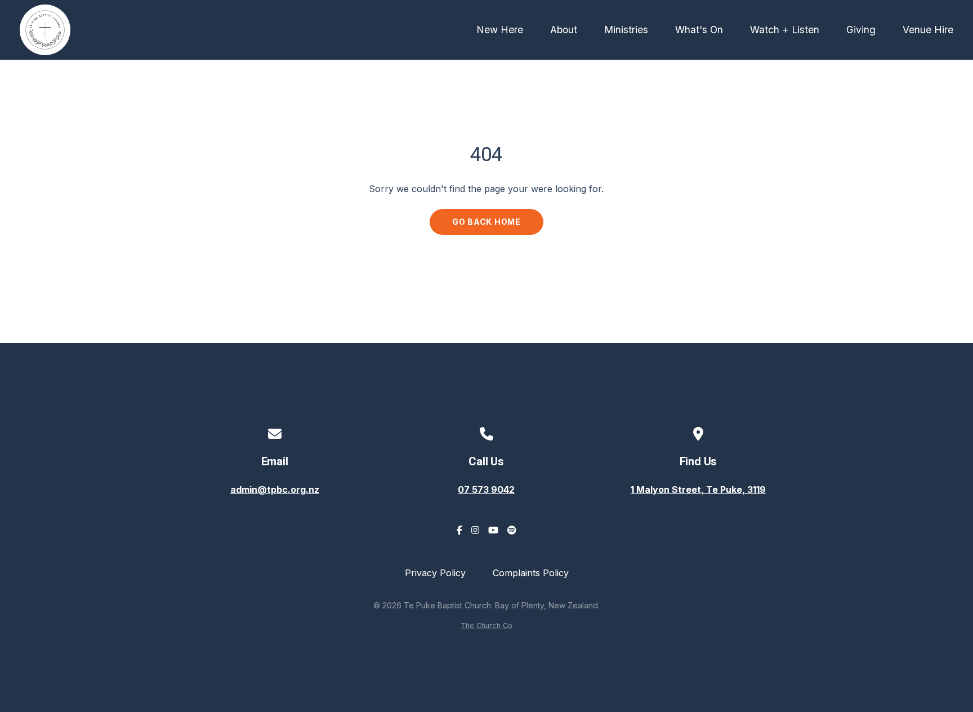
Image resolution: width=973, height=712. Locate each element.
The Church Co (486, 625)
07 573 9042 (486, 489)
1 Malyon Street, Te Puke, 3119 (698, 489)
